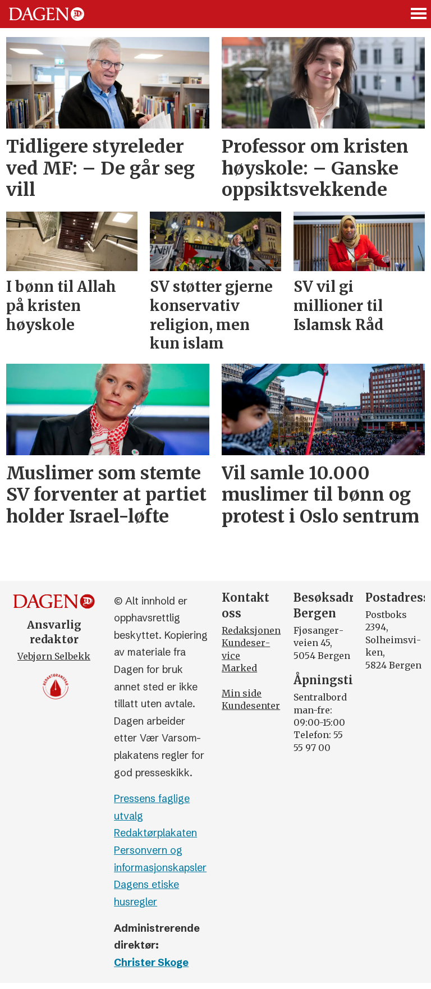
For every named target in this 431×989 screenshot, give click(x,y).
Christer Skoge (151, 962)
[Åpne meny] (419, 14)
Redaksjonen (251, 630)
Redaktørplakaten (155, 832)
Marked (239, 668)
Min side (242, 693)
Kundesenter (251, 705)
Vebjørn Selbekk (53, 656)
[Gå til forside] (46, 14)
